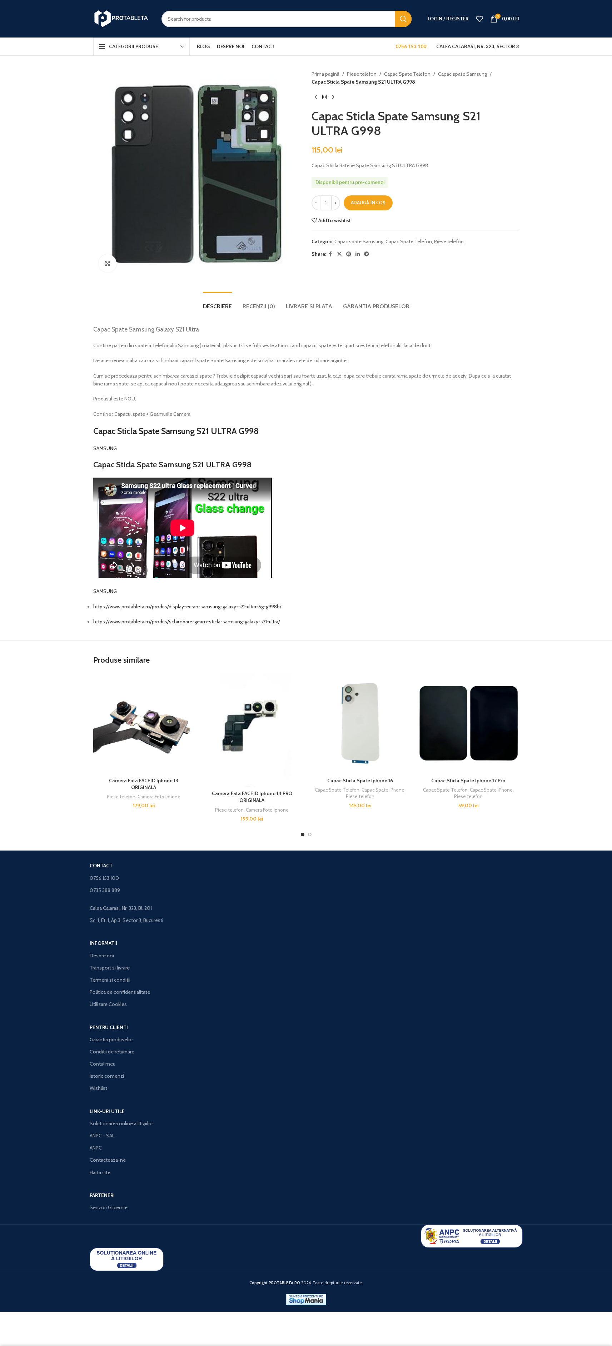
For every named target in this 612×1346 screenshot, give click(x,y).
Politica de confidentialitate (120, 992)
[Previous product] (316, 97)
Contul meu (102, 1064)
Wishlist (98, 1088)
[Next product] (333, 97)
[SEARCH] (403, 19)
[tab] (217, 303)
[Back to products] (324, 97)
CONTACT (101, 865)
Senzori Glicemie (109, 1207)
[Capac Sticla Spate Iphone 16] (360, 723)
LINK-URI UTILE (107, 1111)
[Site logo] (122, 18)
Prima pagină (325, 74)
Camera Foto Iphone (159, 796)
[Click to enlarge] (107, 263)
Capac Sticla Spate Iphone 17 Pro (468, 780)
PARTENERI (102, 1195)
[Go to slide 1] (302, 834)
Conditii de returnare (112, 1051)
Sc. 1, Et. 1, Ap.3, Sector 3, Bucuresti (126, 920)
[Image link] (472, 1235)
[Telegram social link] (366, 254)
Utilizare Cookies (108, 1004)
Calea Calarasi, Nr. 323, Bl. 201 (121, 908)
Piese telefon (362, 74)
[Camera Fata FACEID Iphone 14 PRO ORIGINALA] (252, 730)
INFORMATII (103, 943)
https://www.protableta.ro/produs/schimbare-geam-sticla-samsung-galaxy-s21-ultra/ (186, 621)
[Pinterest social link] (348, 254)
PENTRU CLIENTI (109, 1027)
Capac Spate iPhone (383, 790)
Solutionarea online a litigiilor (121, 1123)
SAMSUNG (105, 448)
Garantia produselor (111, 1039)
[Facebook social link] (330, 254)
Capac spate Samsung (462, 74)
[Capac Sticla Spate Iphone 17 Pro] (468, 723)
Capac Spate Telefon (407, 74)
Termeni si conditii (110, 980)
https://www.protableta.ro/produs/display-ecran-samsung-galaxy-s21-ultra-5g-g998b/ (187, 606)
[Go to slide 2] (310, 834)
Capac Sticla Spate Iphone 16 (360, 780)
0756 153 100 (104, 878)
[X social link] (339, 254)
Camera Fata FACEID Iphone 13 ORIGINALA (143, 784)
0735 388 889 (105, 890)
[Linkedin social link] (357, 254)
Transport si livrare (110, 967)
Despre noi (102, 955)
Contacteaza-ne (108, 1160)
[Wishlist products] (479, 19)
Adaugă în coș (368, 202)
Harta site (100, 1172)
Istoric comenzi (107, 1076)
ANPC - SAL (102, 1135)
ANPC (96, 1148)
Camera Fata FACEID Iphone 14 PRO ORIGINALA (252, 797)
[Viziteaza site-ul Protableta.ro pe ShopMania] (306, 1299)
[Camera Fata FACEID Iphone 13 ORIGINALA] (143, 723)
